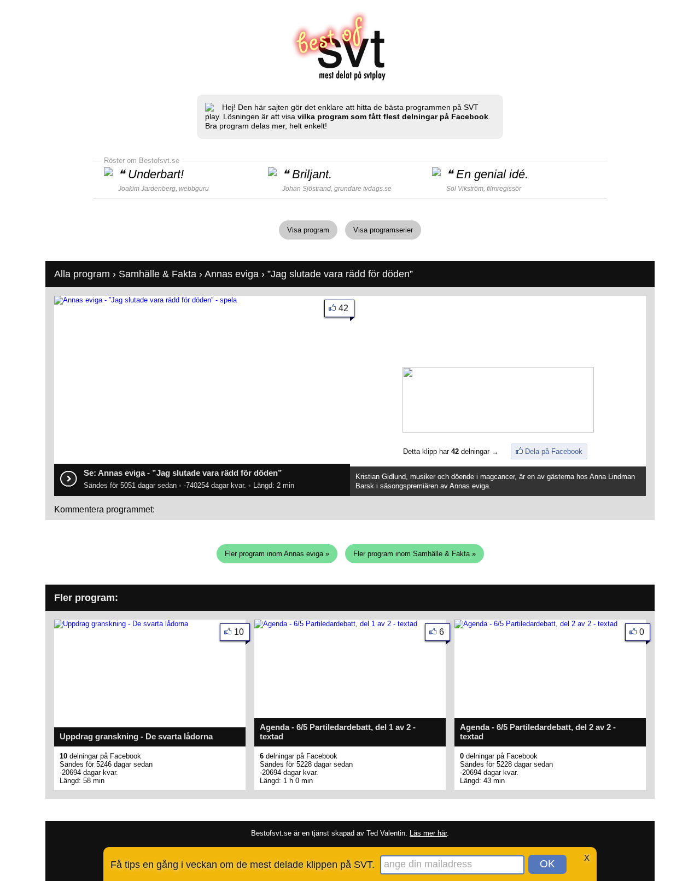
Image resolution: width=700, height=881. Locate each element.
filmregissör (504, 188)
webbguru (194, 188)
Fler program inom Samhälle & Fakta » (414, 554)
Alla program (82, 274)
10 (239, 632)
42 (343, 308)
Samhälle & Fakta (157, 274)
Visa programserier (383, 230)
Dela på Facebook (553, 451)
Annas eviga (232, 274)
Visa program (308, 230)
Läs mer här (428, 833)
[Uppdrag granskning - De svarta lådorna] (121, 624)
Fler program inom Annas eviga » (277, 554)
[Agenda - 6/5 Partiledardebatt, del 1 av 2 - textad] (335, 624)
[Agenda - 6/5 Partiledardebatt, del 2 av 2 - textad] (535, 624)
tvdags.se (377, 188)
